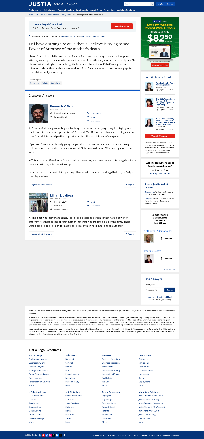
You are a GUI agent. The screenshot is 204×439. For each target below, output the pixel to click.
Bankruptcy (70, 359)
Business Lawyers (37, 363)
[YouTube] (43, 435)
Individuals (71, 355)
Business (106, 355)
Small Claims (85, 36)
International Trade (110, 374)
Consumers (149, 192)
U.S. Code (33, 399)
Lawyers (148, 198)
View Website (95, 121)
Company (122, 435)
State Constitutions (74, 395)
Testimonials (144, 418)
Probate (73, 36)
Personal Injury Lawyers (39, 381)
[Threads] (53, 435)
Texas (68, 418)
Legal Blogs (107, 399)
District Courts (35, 414)
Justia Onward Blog (147, 414)
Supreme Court (35, 407)
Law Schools (82, 10)
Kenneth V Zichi (62, 106)
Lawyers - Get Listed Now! (160, 297)
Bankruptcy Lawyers (38, 359)
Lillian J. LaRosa (61, 195)
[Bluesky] (57, 435)
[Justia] (40, 4)
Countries (106, 418)
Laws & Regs (96, 10)
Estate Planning (72, 374)
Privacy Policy (155, 435)
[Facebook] (46, 435)
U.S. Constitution (36, 395)
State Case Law (72, 403)
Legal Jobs (106, 395)
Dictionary (143, 359)
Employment (107, 366)
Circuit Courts (35, 410)
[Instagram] (50, 435)
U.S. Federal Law (37, 392)
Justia (31, 15)
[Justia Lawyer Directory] (64, 435)
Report (131, 184)
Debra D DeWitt (152, 250)
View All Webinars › (159, 136)
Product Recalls (108, 407)
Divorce (68, 366)
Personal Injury (72, 381)
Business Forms (109, 403)
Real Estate (107, 378)
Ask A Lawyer (40, 15)
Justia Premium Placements (151, 403)
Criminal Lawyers (36, 366)
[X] (60, 435)
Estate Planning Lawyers (40, 374)
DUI (67, 370)
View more (169, 269)
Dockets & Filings (36, 418)
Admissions (144, 363)
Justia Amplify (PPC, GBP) (150, 410)
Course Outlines (146, 370)
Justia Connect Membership (151, 395)
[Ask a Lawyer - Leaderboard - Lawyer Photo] (148, 238)
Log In (160, 4)
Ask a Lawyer (50, 10)
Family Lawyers (35, 378)
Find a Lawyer (35, 10)
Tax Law (105, 381)
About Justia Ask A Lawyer (156, 185)
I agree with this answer (41, 184)
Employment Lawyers (38, 370)
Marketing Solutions (126, 10)
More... (32, 385)
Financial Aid (144, 366)
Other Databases (111, 392)
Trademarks (107, 414)
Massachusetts (53, 15)
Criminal (69, 363)
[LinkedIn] (40, 435)
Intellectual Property (111, 370)
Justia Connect (99, 435)
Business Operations (111, 363)
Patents (105, 410)
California (69, 407)
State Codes (70, 399)
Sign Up (170, 4)
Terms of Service (140, 435)
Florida (68, 410)
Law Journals (144, 374)
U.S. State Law (72, 392)
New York (69, 414)
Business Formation (111, 359)
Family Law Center (160, 173)
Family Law (65, 15)
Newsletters (109, 10)
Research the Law (66, 10)
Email (93, 117)
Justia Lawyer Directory (149, 399)
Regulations (34, 403)
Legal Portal (112, 435)
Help (130, 435)
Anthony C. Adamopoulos (158, 231)
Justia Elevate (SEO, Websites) (152, 407)
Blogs (141, 378)
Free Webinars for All (158, 76)
